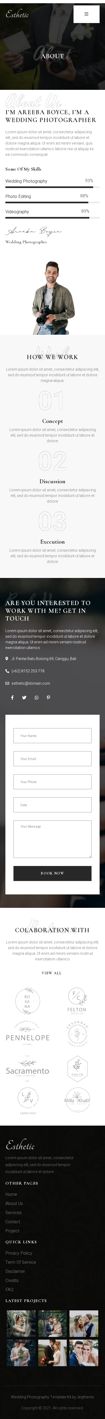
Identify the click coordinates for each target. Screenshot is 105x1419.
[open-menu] (87, 14)
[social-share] (12, 697)
